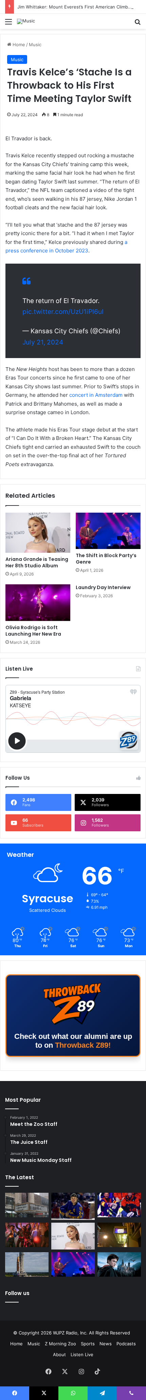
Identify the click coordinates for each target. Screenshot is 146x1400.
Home (18, 44)
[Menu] (8, 24)
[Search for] (137, 24)
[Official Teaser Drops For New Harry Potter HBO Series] (119, 1264)
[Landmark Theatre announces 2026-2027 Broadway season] (27, 1205)
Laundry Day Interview (103, 587)
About (59, 1354)
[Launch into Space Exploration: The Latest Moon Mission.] (27, 1264)
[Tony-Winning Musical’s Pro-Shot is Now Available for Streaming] (119, 1235)
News (105, 1343)
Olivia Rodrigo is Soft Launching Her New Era (33, 630)
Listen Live (82, 1354)
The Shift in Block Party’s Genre (106, 558)
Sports (88, 1343)
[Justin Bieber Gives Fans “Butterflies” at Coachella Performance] (73, 1206)
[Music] (26, 21)
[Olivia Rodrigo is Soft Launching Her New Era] (37, 602)
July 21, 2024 (42, 342)
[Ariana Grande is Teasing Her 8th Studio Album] (37, 533)
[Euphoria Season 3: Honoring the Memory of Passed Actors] (27, 1235)
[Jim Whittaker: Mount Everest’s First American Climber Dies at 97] (119, 1205)
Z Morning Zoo (60, 1343)
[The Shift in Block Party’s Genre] (108, 531)
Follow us (17, 1293)
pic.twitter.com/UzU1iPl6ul (63, 312)
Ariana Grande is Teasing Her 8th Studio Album (36, 562)
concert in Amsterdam (96, 395)
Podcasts (126, 1343)
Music (35, 44)
